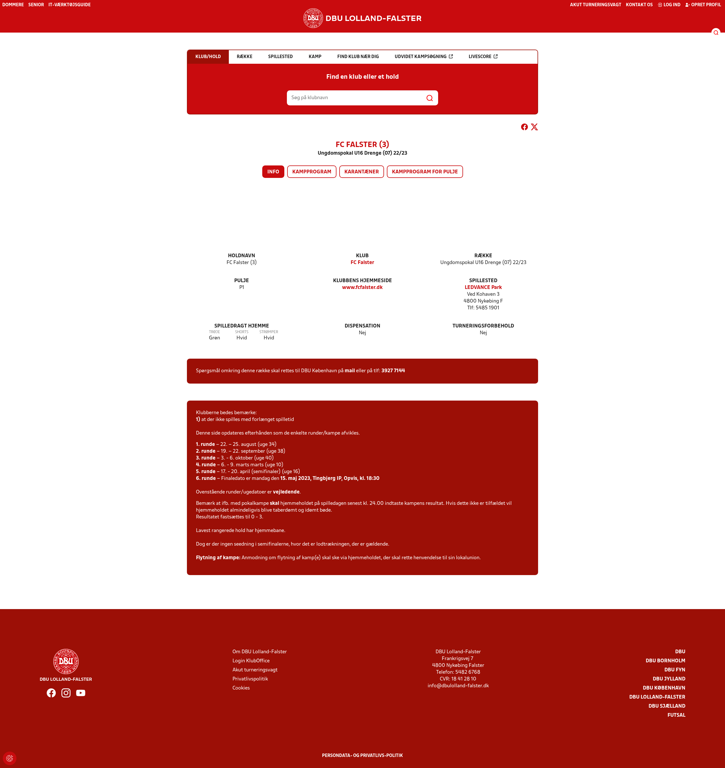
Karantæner (361, 172)
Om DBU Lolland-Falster (260, 652)
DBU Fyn (674, 670)
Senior (36, 5)
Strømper (268, 332)
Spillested (483, 280)
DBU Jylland (669, 679)
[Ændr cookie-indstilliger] (9, 758)
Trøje (214, 332)
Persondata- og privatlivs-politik (362, 756)
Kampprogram (311, 172)
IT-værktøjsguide (69, 5)
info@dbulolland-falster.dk (458, 686)
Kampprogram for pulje (425, 172)
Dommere (13, 5)
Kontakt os (639, 5)
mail (350, 371)
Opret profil (706, 5)
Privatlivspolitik (250, 679)
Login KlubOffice (251, 661)
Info (273, 172)
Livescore (480, 57)
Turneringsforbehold (483, 326)
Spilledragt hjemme (241, 326)
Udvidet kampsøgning (421, 57)
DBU (680, 652)
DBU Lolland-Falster (657, 697)
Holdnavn (241, 256)
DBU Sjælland (667, 706)
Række (483, 256)
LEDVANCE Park (483, 287)
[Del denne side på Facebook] (524, 128)
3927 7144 (393, 371)
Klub (362, 256)
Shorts (241, 332)
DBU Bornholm (665, 661)
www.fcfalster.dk (362, 287)
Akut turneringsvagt (595, 5)
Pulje (241, 280)
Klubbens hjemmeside (362, 280)
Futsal (676, 715)
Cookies (241, 688)
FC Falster (362, 262)
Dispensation (362, 326)
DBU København (664, 688)
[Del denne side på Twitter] (534, 128)
